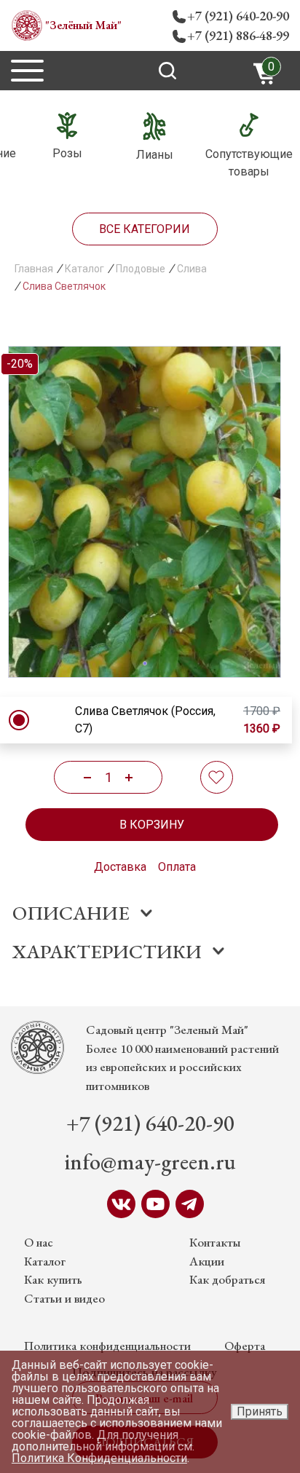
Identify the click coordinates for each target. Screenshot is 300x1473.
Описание (71, 912)
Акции (206, 1261)
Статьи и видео (64, 1298)
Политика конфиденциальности (107, 1346)
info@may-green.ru (150, 1162)
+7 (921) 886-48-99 (238, 35)
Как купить (53, 1279)
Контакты (215, 1242)
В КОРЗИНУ (151, 825)
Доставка (120, 867)
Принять (260, 1411)
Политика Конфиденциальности (99, 1458)
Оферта (244, 1346)
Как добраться (227, 1279)
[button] (145, 663)
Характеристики (107, 951)
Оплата (177, 867)
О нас (38, 1242)
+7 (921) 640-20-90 (238, 15)
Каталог (45, 1261)
